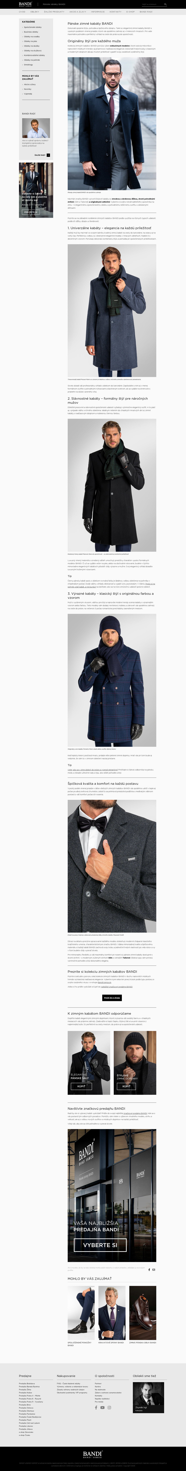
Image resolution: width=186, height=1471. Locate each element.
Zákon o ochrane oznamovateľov (108, 1393)
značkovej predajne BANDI (135, 1113)
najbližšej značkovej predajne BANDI (116, 987)
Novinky (27, 89)
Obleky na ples (30, 41)
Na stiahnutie (100, 1390)
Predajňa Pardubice (27, 1414)
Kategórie (28, 22)
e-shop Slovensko (26, 1432)
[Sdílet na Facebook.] (149, 1270)
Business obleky (31, 32)
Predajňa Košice (25, 1393)
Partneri (98, 1384)
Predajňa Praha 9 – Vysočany (31, 1402)
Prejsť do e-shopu (112, 998)
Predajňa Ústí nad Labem (29, 1423)
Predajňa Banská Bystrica (29, 1387)
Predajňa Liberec (26, 1426)
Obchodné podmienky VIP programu (72, 1393)
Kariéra (98, 1387)
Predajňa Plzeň (25, 1420)
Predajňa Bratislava (27, 1384)
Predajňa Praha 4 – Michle (29, 1396)
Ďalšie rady (40, 155)
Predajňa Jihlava (26, 1429)
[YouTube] (102, 1407)
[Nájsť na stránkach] (165, 4)
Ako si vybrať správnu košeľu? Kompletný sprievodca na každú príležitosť (35, 143)
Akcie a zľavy (30, 84)
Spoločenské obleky (33, 27)
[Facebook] (96, 1407)
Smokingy (28, 65)
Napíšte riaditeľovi (102, 1399)
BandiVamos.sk (104, 982)
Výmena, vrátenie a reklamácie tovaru (72, 1387)
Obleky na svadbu (32, 37)
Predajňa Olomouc (26, 1411)
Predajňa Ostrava (26, 1408)
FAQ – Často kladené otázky (68, 1384)
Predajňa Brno (25, 1405)
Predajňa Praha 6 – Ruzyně (30, 1399)
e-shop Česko (24, 1435)
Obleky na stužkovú (33, 51)
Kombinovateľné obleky (34, 55)
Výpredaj (28, 94)
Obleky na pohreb (32, 60)
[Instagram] (109, 1407)
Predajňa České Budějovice (30, 1417)
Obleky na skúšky (31, 46)
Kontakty (98, 1396)
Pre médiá (99, 1402)
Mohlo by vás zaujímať (30, 77)
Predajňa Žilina (25, 1390)
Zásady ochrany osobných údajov (71, 1390)
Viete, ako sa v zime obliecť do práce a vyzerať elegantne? (93, 770)
